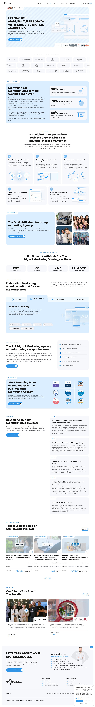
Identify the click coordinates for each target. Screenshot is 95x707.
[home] (7, 3)
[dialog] (84, 695)
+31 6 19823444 (72, 681)
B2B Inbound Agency (65, 693)
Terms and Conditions (38, 700)
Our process (56, 3)
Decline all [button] (88, 701)
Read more (78, 698)
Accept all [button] (79, 701)
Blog (78, 3)
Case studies (64, 3)
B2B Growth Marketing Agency (51, 693)
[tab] (16, 299)
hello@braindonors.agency (51, 683)
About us (72, 3)
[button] (39, 3)
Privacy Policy (28, 700)
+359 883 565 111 (47, 681)
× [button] (92, 686)
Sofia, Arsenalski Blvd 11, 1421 (51, 685)
